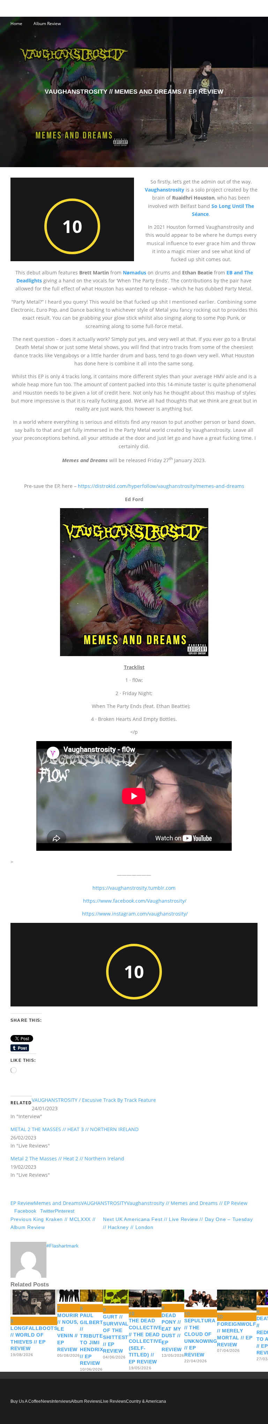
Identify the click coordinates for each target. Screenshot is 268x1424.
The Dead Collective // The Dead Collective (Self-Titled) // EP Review (145, 1341)
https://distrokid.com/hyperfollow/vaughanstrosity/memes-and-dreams (161, 486)
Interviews (61, 1401)
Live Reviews (113, 1401)
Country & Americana (146, 1401)
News (46, 1401)
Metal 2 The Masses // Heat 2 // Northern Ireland (67, 1158)
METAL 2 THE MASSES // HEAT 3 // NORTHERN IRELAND (74, 1129)
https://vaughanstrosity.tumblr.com (134, 888)
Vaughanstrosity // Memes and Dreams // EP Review (187, 1203)
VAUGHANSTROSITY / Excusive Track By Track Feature (94, 1100)
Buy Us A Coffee (25, 1401)
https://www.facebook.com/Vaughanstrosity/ (134, 900)
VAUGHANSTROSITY (104, 1203)
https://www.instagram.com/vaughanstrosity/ (135, 913)
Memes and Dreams (57, 1203)
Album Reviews (85, 1401)
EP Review (22, 1203)
